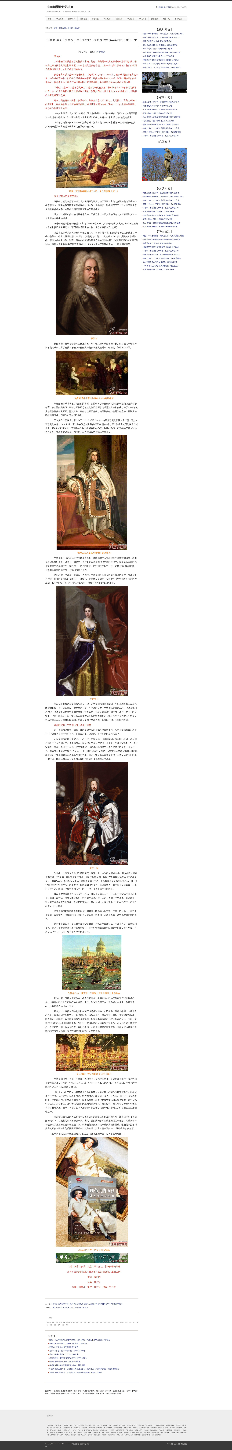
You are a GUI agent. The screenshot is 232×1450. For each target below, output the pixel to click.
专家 (126, 1322)
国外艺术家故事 (74, 28)
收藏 (59, 1325)
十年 (130, 1322)
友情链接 (184, 1444)
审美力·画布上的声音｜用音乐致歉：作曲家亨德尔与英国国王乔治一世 (75, 1372)
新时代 (122, 1322)
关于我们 (170, 1444)
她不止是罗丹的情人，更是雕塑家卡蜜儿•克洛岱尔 (68, 1343)
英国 (77, 1322)
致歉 (64, 1322)
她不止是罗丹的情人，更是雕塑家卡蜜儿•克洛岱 (161, 37)
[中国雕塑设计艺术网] (60, 7)
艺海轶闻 (62, 28)
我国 (51, 1325)
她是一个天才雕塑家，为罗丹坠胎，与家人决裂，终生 (163, 33)
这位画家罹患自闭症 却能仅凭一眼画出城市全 (160, 45)
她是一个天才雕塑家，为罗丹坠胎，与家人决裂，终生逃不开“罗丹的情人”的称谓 (79, 1340)
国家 (101, 1322)
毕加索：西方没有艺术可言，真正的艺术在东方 (70, 1307)
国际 (93, 1322)
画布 (53, 1322)
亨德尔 (73, 1322)
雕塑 (63, 1325)
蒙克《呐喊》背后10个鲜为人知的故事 (63, 1354)
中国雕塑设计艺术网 (164, 7)
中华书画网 (101, 52)
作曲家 (68, 1322)
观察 (67, 1325)
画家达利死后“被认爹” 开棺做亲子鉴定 (63, 1347)
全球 (97, 1322)
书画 (55, 1325)
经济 (105, 1322)
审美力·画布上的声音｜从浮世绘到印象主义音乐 (161, 63)
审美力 (49, 1322)
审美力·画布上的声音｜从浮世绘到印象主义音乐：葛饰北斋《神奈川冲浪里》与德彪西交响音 (87, 1304)
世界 (109, 1322)
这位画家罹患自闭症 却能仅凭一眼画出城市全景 (67, 1350)
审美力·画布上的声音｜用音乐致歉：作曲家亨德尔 (162, 67)
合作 (113, 1322)
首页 (55, 28)
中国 (81, 1322)
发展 (89, 1322)
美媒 (117, 1322)
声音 (57, 1322)
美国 (85, 1322)
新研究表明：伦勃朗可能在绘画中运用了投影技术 (68, 1358)
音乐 (60, 1322)
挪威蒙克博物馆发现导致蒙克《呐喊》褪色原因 (67, 1365)
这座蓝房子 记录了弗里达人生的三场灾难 (64, 1361)
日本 (134, 1322)
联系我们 (177, 1444)
